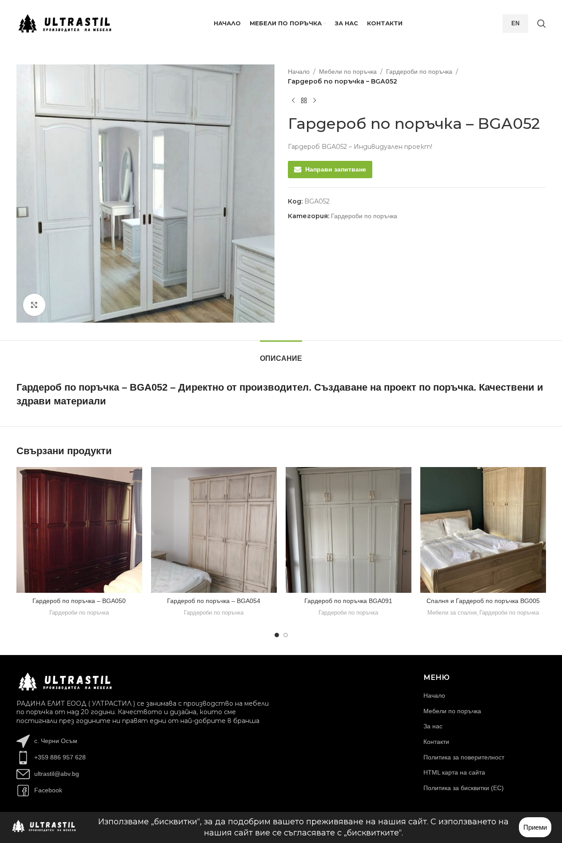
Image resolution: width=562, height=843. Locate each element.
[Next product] (314, 101)
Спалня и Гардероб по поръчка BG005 (483, 600)
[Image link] (65, 681)
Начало (299, 71)
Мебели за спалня (452, 612)
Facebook (48, 790)
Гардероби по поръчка (419, 71)
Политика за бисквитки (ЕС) (463, 787)
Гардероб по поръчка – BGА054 (213, 600)
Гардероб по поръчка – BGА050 (79, 600)
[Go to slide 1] (277, 635)
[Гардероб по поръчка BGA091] (348, 530)
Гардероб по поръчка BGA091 (348, 600)
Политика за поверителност (463, 757)
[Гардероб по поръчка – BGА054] (214, 530)
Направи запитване (335, 169)
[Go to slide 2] (285, 635)
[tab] (281, 354)
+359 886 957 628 (60, 757)
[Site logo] (65, 22)
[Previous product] (293, 101)
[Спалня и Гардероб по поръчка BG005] (483, 530)
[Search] (541, 23)
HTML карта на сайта (454, 772)
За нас (432, 726)
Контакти (436, 741)
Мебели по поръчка (348, 71)
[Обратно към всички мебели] (304, 101)
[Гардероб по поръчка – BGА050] (79, 530)
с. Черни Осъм (55, 740)
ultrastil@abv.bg (56, 773)
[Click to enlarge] (34, 305)
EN (515, 23)
